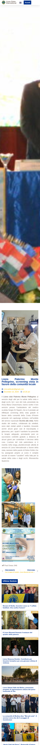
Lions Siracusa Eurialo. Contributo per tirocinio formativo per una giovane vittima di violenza (20, 661)
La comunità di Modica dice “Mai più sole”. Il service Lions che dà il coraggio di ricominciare (20, 718)
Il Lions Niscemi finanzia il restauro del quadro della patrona (17, 633)
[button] (20, 2)
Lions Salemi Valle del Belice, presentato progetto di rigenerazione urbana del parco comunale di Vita (19, 689)
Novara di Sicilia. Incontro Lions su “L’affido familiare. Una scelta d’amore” (19, 607)
